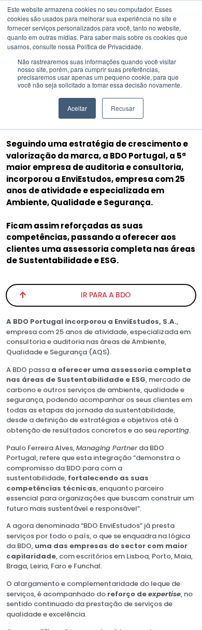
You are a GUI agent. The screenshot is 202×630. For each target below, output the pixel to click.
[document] (101, 315)
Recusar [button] (123, 108)
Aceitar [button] (77, 108)
